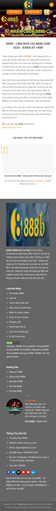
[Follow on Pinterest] (23, 472)
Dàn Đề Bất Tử (40, 181)
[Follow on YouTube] (28, 472)
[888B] (28, 5)
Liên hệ (12, 298)
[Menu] (51, 5)
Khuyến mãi (15, 322)
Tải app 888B (15, 391)
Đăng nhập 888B (17, 376)
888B (8, 250)
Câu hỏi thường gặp (18, 331)
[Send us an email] (18, 472)
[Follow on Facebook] (8, 472)
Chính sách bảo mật (18, 303)
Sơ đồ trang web (17, 336)
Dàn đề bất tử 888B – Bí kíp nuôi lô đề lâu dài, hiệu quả (28, 176)
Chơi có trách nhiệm (18, 317)
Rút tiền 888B (15, 386)
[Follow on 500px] (33, 472)
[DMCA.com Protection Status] (13, 342)
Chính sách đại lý (17, 326)
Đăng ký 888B (16, 372)
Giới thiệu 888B (16, 293)
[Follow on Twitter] (13, 472)
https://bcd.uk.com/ (11, 127)
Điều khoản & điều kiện (20, 307)
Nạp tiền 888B (16, 381)
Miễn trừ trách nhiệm (19, 312)
